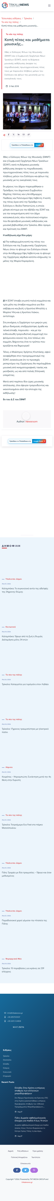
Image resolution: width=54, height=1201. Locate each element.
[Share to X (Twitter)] (14, 134)
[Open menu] (49, 5)
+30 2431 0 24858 (14, 1021)
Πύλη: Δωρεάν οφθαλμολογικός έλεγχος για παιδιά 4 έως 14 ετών (31, 1119)
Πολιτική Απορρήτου (19, 1157)
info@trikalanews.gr (15, 1013)
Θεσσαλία (7, 1060)
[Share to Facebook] (9, 134)
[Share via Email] (24, 134)
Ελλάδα (6, 1064)
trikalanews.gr (27, 1182)
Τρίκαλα (28, 18)
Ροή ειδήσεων (23, 1151)
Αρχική (10, 1151)
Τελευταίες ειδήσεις (11, 18)
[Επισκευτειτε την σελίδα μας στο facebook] (17, 1170)
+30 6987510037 (13, 1017)
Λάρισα (9, 767)
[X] (25, 1170)
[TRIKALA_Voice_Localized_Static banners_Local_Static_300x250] (27, 281)
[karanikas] (27, 474)
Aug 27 (20, 1112)
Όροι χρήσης (38, 1151)
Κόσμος (6, 1068)
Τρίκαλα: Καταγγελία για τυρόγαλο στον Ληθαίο (25, 684)
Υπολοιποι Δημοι (14, 579)
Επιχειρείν (7, 1076)
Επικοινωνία (26, 1163)
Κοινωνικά (11, 627)
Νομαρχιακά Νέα (14, 959)
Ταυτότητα (36, 1157)
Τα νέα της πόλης (10, 22)
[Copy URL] (29, 134)
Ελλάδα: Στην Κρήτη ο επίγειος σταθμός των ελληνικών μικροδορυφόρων (30, 1091)
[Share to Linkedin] (19, 134)
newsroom (31, 421)
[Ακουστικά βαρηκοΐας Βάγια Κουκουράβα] (27, 510)
